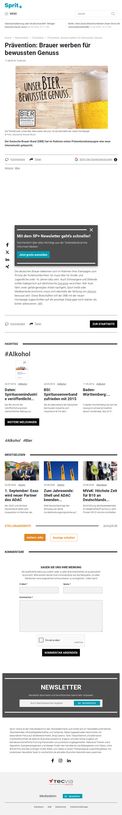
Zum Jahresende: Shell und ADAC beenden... (59, 495)
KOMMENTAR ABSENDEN (61, 652)
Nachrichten (21, 37)
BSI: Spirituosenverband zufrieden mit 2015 (60, 394)
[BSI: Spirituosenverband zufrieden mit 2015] (61, 370)
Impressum (39, 807)
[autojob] (110, 526)
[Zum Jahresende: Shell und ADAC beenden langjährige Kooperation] (61, 471)
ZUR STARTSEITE (103, 324)
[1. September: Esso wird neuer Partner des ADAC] (22, 471)
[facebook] (52, 760)
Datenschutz (60, 807)
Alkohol (91, 291)
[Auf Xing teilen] (7, 266)
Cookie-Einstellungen (79, 807)
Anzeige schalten (64, 537)
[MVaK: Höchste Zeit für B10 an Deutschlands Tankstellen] (100, 471)
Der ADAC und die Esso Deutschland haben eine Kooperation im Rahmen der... (19, 509)
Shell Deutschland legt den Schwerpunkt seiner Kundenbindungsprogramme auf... (61, 509)
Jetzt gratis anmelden (33, 254)
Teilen (38, 159)
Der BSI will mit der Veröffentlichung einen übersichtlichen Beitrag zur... (18, 408)
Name (66, 584)
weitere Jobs (35, 537)
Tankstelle (37, 37)
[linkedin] (69, 760)
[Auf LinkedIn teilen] (7, 259)
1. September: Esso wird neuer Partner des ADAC (21, 495)
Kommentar (25, 597)
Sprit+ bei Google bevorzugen (96, 159)
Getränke (63, 283)
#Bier (27, 440)
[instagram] (60, 760)
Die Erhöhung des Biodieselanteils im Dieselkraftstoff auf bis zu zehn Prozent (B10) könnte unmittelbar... (100, 509)
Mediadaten (48, 796)
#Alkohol (17, 354)
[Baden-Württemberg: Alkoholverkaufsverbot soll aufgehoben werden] (100, 370)
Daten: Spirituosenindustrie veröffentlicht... (21, 394)
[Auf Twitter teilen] (7, 252)
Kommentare (17, 159)
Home (8, 37)
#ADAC (21, 485)
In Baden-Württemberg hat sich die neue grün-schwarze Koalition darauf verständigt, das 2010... (100, 408)
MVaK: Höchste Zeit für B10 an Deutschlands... (100, 495)
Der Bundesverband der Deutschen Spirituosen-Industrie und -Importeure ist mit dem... (61, 408)
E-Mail (23, 584)
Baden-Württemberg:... (96, 392)
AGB (49, 807)
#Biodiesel (101, 485)
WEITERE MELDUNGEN (22, 422)
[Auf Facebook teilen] (7, 244)
